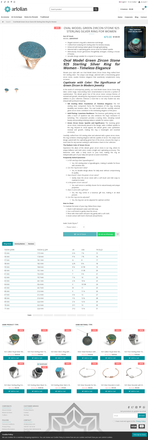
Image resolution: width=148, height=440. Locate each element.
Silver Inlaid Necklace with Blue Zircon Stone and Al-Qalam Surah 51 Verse (88, 352)
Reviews (31, 244)
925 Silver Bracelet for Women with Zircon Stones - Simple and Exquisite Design (88, 385)
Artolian (90, 315)
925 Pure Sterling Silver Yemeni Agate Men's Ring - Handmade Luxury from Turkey (38, 352)
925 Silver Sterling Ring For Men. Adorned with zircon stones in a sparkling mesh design (14, 385)
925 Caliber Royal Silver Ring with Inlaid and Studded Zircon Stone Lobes (14, 352)
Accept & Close (140, 435)
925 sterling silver (60, 315)
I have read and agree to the (130, 421)
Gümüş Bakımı (20, 244)
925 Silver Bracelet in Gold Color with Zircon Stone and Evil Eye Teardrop (111, 385)
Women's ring (37, 315)
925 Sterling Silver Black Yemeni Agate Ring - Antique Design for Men (38, 385)
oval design (71, 315)
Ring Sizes (7, 244)
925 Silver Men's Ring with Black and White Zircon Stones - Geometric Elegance (61, 352)
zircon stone (81, 315)
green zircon (48, 315)
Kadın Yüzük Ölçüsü (70, 223)
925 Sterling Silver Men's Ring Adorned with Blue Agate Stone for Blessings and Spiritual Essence (61, 385)
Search (8, 22)
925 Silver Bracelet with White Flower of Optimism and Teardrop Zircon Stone (134, 385)
